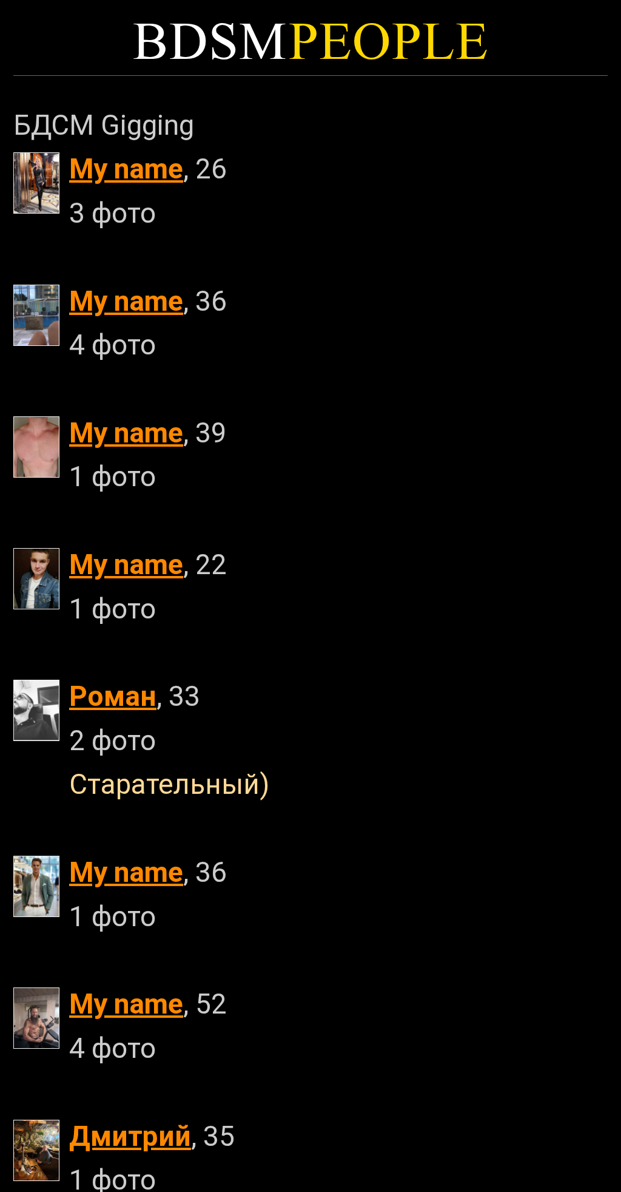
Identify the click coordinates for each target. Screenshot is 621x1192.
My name (126, 168)
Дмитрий (130, 1136)
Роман (112, 696)
